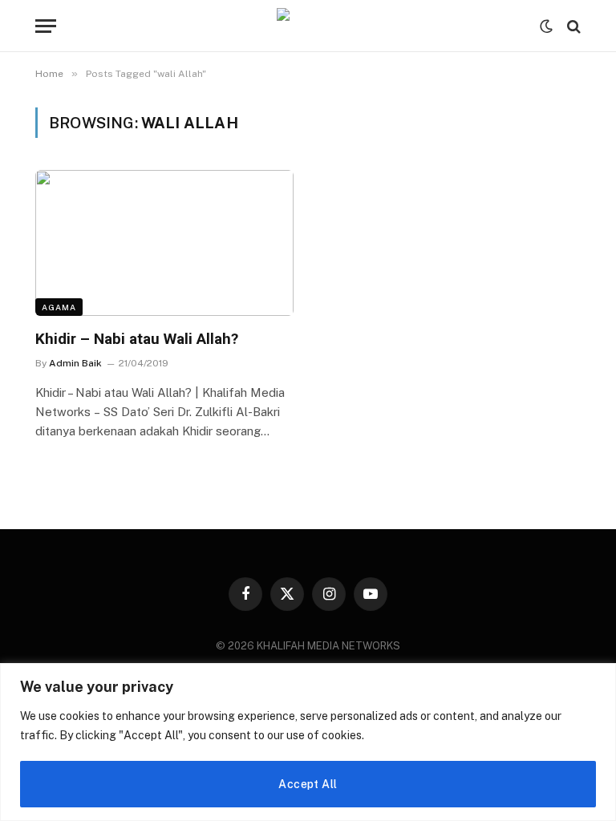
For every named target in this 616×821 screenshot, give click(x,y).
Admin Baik (75, 363)
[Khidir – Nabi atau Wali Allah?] (164, 242)
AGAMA (59, 307)
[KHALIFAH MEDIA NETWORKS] (308, 26)
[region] (308, 742)
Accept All (307, 784)
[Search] (572, 26)
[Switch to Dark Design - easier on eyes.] (546, 26)
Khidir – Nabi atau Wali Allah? (136, 339)
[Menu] (45, 26)
